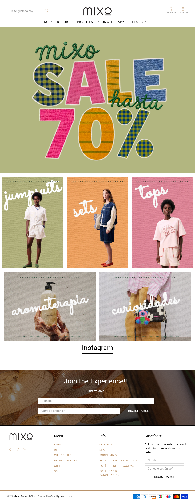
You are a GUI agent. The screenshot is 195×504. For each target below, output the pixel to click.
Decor (62, 22)
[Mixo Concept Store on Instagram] (17, 450)
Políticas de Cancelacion (109, 472)
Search (105, 449)
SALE (146, 22)
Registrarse (138, 411)
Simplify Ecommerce (61, 496)
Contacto (107, 444)
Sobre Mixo (108, 454)
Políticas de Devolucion (118, 460)
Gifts (133, 22)
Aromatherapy (111, 22)
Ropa (48, 22)
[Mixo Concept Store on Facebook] (10, 450)
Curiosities (82, 22)
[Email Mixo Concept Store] (24, 450)
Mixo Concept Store (25, 496)
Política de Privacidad (117, 465)
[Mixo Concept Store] (97, 11)
